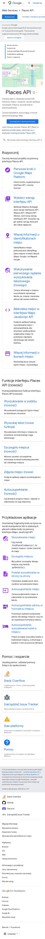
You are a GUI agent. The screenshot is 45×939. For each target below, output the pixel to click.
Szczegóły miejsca (22, 556)
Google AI (6, 913)
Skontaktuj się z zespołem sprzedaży (16, 873)
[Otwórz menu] (4, 3)
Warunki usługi (8, 881)
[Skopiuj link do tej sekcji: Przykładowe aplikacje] (39, 517)
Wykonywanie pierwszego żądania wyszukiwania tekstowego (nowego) (27, 277)
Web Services (10, 10)
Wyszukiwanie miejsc (24, 537)
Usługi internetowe (9, 859)
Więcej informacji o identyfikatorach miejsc (26, 238)
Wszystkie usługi (8, 917)
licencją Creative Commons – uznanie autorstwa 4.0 (20, 772)
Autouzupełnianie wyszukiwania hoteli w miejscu (24, 628)
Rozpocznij (9, 17)
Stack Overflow (14, 681)
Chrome (5, 901)
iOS (3, 851)
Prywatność (15, 927)
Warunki (5, 927)
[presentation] (22, 153)
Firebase (5, 905)
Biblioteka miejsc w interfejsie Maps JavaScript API (26, 313)
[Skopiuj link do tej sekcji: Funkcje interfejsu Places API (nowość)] (26, 385)
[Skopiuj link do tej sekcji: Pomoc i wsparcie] (32, 656)
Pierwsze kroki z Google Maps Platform (25, 173)
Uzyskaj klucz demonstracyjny (22, 121)
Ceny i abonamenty (9, 870)
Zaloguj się (37, 3)
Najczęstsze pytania (10, 828)
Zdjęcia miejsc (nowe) (18, 472)
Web (4, 855)
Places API (28, 10)
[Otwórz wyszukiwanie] (29, 2)
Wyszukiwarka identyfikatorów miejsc (17, 836)
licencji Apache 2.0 (32, 774)
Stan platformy (14, 726)
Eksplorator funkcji (9, 832)
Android (5, 847)
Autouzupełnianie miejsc (25, 589)
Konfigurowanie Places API (23, 133)
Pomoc (9, 749)
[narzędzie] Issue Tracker (21, 704)
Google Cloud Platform (11, 909)
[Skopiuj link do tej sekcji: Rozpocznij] (21, 153)
